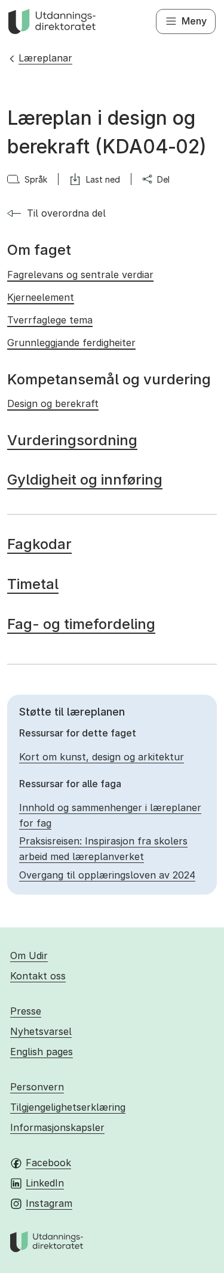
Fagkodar (39, 544)
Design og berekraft (53, 403)
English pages (41, 1052)
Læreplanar (45, 58)
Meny (194, 21)
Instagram (49, 1203)
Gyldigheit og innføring (84, 479)
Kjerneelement (40, 297)
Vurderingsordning (72, 440)
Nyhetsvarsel (41, 1031)
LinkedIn (45, 1183)
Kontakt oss (38, 976)
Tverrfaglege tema (50, 320)
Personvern (37, 1087)
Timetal (33, 584)
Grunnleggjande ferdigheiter (71, 343)
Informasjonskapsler (57, 1127)
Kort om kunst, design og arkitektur (101, 757)
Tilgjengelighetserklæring (67, 1107)
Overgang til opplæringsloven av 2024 (107, 875)
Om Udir (29, 955)
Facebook (48, 1163)
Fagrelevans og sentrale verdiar (80, 275)
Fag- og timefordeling (81, 624)
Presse (25, 1011)
